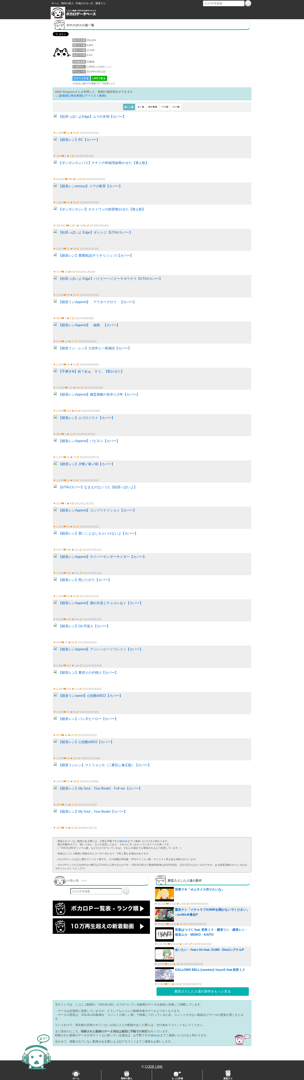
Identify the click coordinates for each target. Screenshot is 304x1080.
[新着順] (64, 95)
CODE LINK (154, 1066)
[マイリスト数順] (95, 95)
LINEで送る (99, 78)
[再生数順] (76, 95)
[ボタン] (248, 3)
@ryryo (124, 841)
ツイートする (81, 78)
